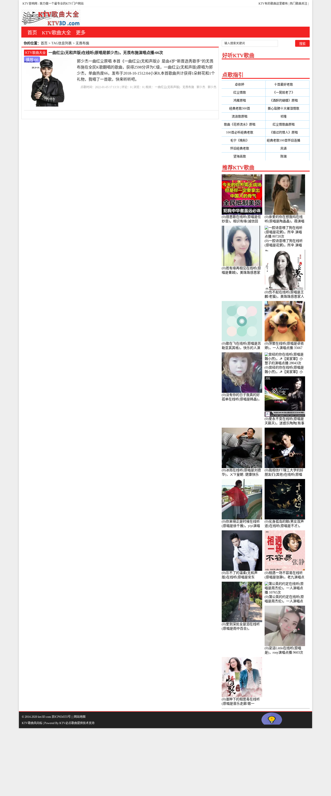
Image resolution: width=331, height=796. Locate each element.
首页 (32, 32)
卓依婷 (243, 84)
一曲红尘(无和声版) (167, 87)
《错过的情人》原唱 (287, 132)
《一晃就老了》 (287, 92)
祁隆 (287, 116)
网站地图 (80, 717)
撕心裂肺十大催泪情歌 (287, 108)
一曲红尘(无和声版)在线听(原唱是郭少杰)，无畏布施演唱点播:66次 (105, 53)
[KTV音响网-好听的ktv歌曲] (50, 18)
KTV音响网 (30, 3)
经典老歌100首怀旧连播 (287, 140)
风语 (287, 148)
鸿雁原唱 (243, 100)
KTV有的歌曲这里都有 (273, 3)
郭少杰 (201, 87)
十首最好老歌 (287, 84)
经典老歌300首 (243, 108)
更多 (81, 32)
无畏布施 (188, 87)
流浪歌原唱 (243, 116)
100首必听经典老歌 (243, 132)
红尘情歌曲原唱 (287, 124)
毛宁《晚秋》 (243, 140)
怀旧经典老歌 (243, 148)
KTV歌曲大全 (56, 32)
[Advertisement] (145, 762)
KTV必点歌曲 (68, 723)
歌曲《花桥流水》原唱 (243, 124)
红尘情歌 (243, 92)
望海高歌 (243, 156)
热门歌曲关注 (298, 3)
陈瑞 (287, 156)
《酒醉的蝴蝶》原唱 (287, 100)
